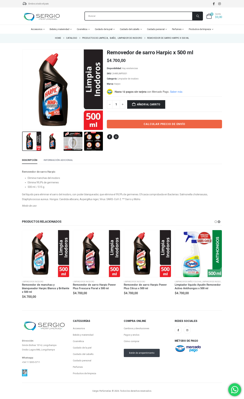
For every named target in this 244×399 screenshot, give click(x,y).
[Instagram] (219, 4)
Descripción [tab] (29, 160)
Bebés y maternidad (59, 29)
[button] (23, 89)
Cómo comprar (131, 341)
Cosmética (82, 29)
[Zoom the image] (24, 371)
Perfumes (176, 29)
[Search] (197, 16)
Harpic (117, 84)
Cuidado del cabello (130, 29)
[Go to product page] (45, 253)
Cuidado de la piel (104, 29)
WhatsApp (116, 137)
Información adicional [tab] (58, 160)
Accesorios (36, 29)
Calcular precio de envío (164, 124)
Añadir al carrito (148, 104)
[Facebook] (213, 4)
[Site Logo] (41, 16)
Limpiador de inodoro (128, 78)
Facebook (110, 137)
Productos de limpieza (200, 29)
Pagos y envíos (131, 334)
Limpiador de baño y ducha (188, 282)
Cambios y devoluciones (136, 328)
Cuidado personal (156, 29)
